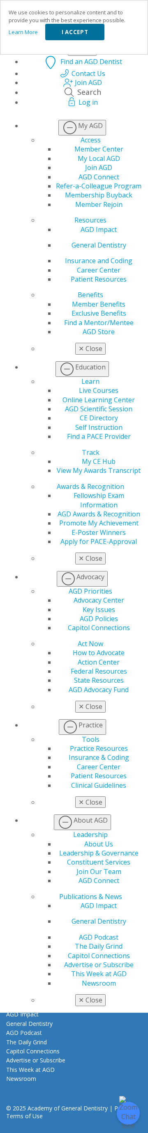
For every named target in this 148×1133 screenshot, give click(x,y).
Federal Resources (99, 671)
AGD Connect (99, 176)
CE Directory (99, 417)
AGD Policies (99, 618)
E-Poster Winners (99, 532)
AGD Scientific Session (98, 408)
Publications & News (90, 896)
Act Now (90, 643)
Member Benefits (98, 304)
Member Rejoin (99, 204)
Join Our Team (98, 871)
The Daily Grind (99, 946)
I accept (75, 32)
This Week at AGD (99, 973)
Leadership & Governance (99, 853)
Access (91, 139)
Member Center (98, 149)
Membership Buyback (98, 195)
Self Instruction (99, 427)
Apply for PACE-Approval (98, 541)
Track (90, 452)
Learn (90, 381)
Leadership (90, 834)
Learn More (23, 32)
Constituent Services (98, 862)
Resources (90, 220)
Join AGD (98, 167)
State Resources (99, 680)
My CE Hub (99, 461)
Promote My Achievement (99, 523)
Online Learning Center (98, 399)
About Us (98, 844)
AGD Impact (99, 229)
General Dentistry (99, 245)
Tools (90, 739)
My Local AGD (99, 158)
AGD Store (99, 331)
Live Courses (98, 390)
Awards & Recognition (90, 486)
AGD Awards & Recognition (99, 513)
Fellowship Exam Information (99, 500)
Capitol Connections (99, 627)
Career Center (98, 270)
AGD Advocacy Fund (99, 689)
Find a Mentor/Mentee (99, 322)
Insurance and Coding (98, 260)
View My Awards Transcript (99, 470)
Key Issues (99, 609)
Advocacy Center (99, 600)
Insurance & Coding (99, 757)
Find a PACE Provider (99, 436)
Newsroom (99, 983)
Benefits (90, 294)
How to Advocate (99, 652)
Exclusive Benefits (99, 313)
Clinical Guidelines (98, 785)
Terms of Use (24, 1116)
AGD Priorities (90, 591)
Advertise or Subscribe (99, 964)
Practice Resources (99, 748)
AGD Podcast (98, 937)
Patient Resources (99, 279)
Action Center (99, 662)
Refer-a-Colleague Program (98, 185)
